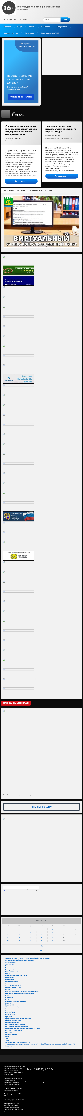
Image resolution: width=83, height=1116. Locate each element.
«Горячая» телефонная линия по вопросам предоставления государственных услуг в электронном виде (21, 130)
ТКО (6, 1038)
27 (30, 940)
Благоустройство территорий (15, 970)
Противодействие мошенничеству (16, 1026)
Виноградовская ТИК (50, 33)
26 (19, 940)
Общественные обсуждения (14, 1007)
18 (8, 938)
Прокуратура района (12, 1022)
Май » (41, 950)
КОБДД (7, 989)
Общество (45, 27)
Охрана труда (9, 1011)
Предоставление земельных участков (18, 1018)
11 (8, 935)
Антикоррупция (10, 962)
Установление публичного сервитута (17, 1042)
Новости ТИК (9, 1005)
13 (30, 935)
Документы (62, 27)
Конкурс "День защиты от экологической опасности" (23, 991)
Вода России (9, 977)
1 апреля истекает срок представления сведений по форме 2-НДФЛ (60, 129)
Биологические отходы (13, 968)
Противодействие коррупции (15, 1024)
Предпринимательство (13, 1020)
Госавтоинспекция (11, 981)
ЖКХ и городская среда (13, 985)
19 (19, 938)
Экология (8, 1046)
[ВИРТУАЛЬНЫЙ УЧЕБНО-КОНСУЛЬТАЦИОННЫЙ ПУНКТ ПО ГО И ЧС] (41, 221)
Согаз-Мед (9, 1032)
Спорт (7, 1036)
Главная (7, 27)
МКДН (7, 995)
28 (41, 940)
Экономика (29, 33)
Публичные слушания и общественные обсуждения (22, 1028)
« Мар (41, 946)
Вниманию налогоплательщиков (55, 138)
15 (52, 935)
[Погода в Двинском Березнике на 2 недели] (33, 890)
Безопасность (10, 966)
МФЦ (7, 999)
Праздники (8, 1017)
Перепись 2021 (10, 1013)
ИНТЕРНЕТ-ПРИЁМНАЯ (41, 807)
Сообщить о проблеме (21, 97)
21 (41, 938)
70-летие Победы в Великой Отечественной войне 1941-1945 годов (27, 958)
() (14, 1070)
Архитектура (9, 964)
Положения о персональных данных (36, 1082)
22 (52, 938)
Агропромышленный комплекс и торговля (19, 960)
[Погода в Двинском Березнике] (21, 888)
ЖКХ (6, 983)
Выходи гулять (10, 979)
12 (19, 935)
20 (30, 938)
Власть (32, 27)
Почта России (10, 1015)
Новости (7, 141)
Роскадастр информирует (19, 141)
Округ (19, 27)
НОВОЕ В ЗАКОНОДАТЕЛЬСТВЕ (15, 1001)
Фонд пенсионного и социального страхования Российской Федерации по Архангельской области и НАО (40, 1044)
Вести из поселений (11, 972)
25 (8, 940)
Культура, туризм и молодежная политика (19, 993)
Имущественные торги (13, 987)
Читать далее (26, 181)
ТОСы (7, 1040)
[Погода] (7, 889)
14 (41, 935)
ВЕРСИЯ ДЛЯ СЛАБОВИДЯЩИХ (16, 703)
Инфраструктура (11, 33)
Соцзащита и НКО (11, 1034)
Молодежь (9, 997)
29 (52, 940)
